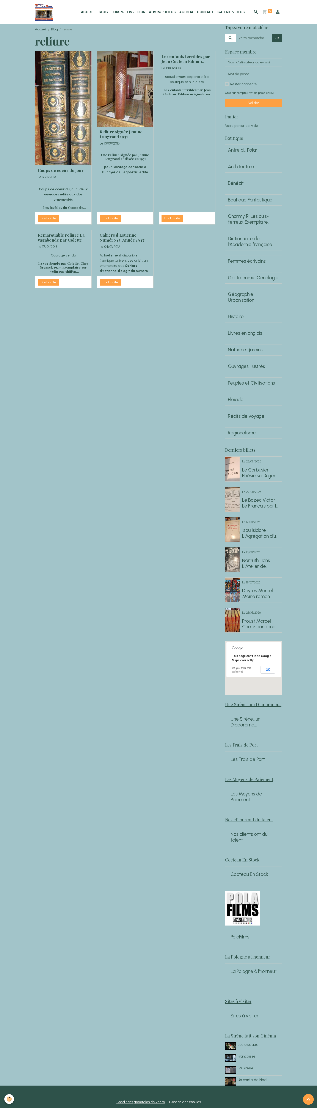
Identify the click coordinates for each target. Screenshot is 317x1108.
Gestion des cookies (185, 1102)
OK (277, 38)
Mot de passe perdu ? (262, 92)
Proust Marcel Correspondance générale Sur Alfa (260, 624)
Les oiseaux (248, 1044)
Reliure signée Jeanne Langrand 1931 (121, 134)
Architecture (241, 167)
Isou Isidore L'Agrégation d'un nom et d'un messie (260, 533)
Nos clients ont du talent (249, 837)
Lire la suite (48, 218)
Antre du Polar (242, 150)
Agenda (186, 12)
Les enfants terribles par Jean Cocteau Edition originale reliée (186, 59)
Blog (103, 12)
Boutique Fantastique (250, 200)
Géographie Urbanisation (241, 297)
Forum (117, 12)
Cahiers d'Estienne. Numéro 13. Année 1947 (122, 237)
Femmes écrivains (247, 261)
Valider (253, 103)
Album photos (162, 12)
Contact (205, 12)
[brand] (44, 12)
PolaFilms (240, 937)
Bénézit (236, 183)
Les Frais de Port (248, 759)
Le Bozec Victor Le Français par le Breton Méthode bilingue (260, 503)
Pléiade (235, 399)
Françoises (247, 1056)
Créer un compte (236, 92)
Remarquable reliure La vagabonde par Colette (61, 237)
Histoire (236, 316)
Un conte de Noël (252, 1079)
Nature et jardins (245, 350)
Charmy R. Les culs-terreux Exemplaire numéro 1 (248, 219)
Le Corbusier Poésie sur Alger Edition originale (259, 473)
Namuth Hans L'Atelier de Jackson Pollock (258, 563)
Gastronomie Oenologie (253, 278)
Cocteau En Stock (249, 874)
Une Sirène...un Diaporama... (245, 722)
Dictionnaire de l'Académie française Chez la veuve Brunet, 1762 (250, 242)
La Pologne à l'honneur (253, 971)
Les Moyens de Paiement (246, 797)
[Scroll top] (308, 1099)
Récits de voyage (246, 416)
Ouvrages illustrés (246, 366)
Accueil (88, 12)
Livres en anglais (245, 333)
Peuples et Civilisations (251, 383)
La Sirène (245, 1068)
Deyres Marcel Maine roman (257, 593)
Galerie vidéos (231, 12)
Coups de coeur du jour (61, 170)
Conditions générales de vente (140, 1102)
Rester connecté (243, 84)
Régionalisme (242, 433)
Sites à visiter (245, 1016)
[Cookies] (9, 1099)
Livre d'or (136, 12)
